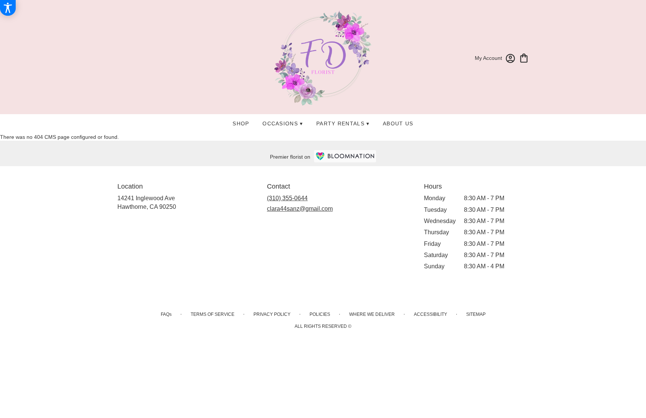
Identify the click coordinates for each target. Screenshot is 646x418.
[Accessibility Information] (8, 8)
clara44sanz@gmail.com (300, 208)
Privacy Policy (271, 314)
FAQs (166, 314)
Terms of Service (212, 314)
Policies (320, 314)
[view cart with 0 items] (524, 57)
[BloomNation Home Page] (345, 156)
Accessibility (430, 314)
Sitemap (476, 314)
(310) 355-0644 (287, 198)
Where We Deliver (372, 314)
